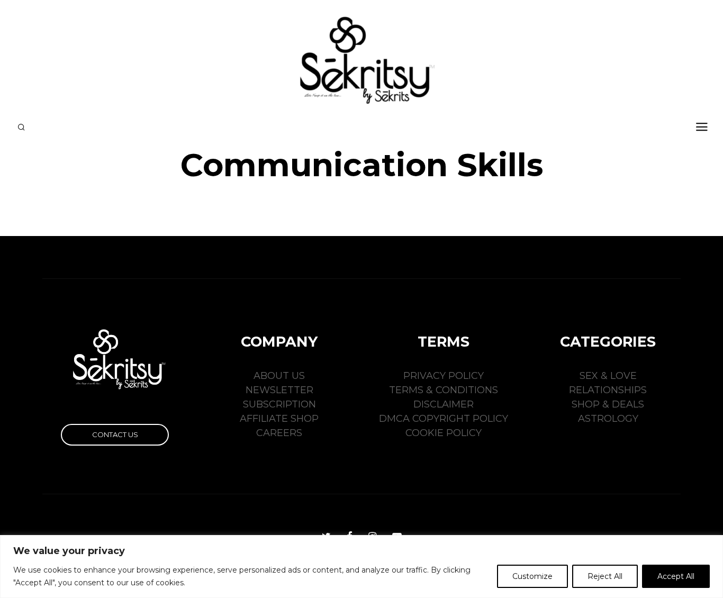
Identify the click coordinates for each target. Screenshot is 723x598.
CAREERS (279, 433)
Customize (532, 576)
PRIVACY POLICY (443, 376)
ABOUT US (279, 376)
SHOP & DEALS (608, 404)
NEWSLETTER (279, 390)
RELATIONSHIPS (608, 390)
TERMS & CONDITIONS (443, 390)
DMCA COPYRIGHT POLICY (443, 418)
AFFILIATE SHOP (279, 418)
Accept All (675, 576)
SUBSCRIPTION (279, 404)
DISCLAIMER (443, 404)
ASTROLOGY (608, 418)
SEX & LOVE (608, 376)
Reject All (605, 576)
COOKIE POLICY (443, 433)
